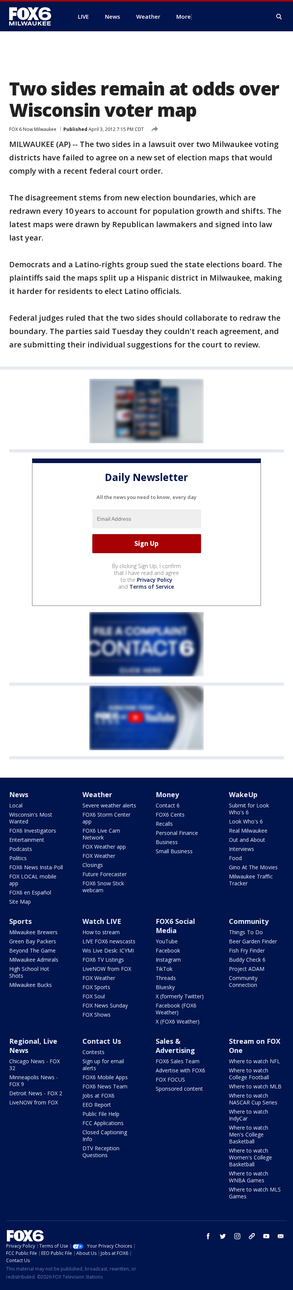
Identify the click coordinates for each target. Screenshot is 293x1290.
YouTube (167, 941)
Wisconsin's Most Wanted (30, 818)
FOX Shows (96, 1014)
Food (235, 858)
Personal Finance (177, 832)
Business (167, 842)
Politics (18, 858)
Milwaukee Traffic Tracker (251, 880)
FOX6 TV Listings (103, 959)
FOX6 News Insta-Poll (36, 867)
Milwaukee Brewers (33, 932)
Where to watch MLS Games (255, 1193)
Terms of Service (151, 586)
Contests (93, 1052)
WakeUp (243, 794)
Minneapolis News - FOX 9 (33, 1081)
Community (249, 921)
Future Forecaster (104, 874)
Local (16, 805)
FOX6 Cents (170, 814)
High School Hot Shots (29, 972)
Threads (166, 978)
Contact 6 (168, 805)
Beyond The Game (32, 950)
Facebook (168, 950)
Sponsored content (179, 1088)
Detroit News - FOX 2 (35, 1093)
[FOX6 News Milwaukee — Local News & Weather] (34, 16)
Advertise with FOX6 (180, 1070)
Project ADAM (246, 968)
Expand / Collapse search (279, 17)
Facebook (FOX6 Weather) (176, 1009)
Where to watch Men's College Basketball (248, 1134)
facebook (208, 1236)
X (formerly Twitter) (180, 996)
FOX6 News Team (104, 1086)
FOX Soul (93, 996)
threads (252, 1236)
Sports (20, 921)
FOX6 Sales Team (178, 1061)
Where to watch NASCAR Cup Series (253, 1099)
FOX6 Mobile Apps (105, 1077)
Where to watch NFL (254, 1061)
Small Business (174, 851)
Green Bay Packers (32, 941)
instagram (237, 1236)
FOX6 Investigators (32, 830)
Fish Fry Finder (247, 950)
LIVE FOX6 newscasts (108, 941)
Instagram (168, 959)
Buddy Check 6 (247, 959)
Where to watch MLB (255, 1086)
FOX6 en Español (30, 892)
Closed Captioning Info (104, 1136)
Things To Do (246, 932)
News (18, 794)
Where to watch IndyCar (248, 1115)
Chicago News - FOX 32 (34, 1065)
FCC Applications (103, 1123)
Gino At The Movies (253, 867)
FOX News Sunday (105, 1005)
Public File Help (100, 1113)
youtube (266, 1236)
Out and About (247, 839)
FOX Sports (96, 987)
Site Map (20, 901)
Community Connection (243, 981)
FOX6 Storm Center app (106, 818)
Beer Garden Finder (253, 941)
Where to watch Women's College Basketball (250, 1157)
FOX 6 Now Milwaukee (32, 129)
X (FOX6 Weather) (178, 1021)
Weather (97, 794)
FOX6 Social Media (175, 926)
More (183, 16)
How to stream (101, 932)
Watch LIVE (101, 921)
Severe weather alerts (109, 805)
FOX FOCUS (170, 1079)
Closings (92, 865)
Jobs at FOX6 (98, 1095)
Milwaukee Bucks (30, 984)
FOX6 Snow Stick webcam (103, 887)
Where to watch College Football (249, 1074)
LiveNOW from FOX (106, 968)
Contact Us (101, 1041)
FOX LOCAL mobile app (32, 880)
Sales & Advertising (175, 1046)
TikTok (164, 968)
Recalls (164, 823)
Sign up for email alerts (103, 1065)
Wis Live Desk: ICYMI (108, 950)
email (281, 1236)
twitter (223, 1236)
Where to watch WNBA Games (248, 1177)
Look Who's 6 (246, 821)
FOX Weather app (104, 846)
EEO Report (96, 1104)
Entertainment (26, 839)
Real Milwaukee (248, 830)
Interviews (241, 848)
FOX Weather (98, 855)
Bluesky (165, 987)
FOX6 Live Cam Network (101, 834)
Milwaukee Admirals (33, 959)
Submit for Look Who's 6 (249, 809)
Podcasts (20, 848)
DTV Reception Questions (100, 1152)
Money (167, 794)
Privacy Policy (154, 579)
